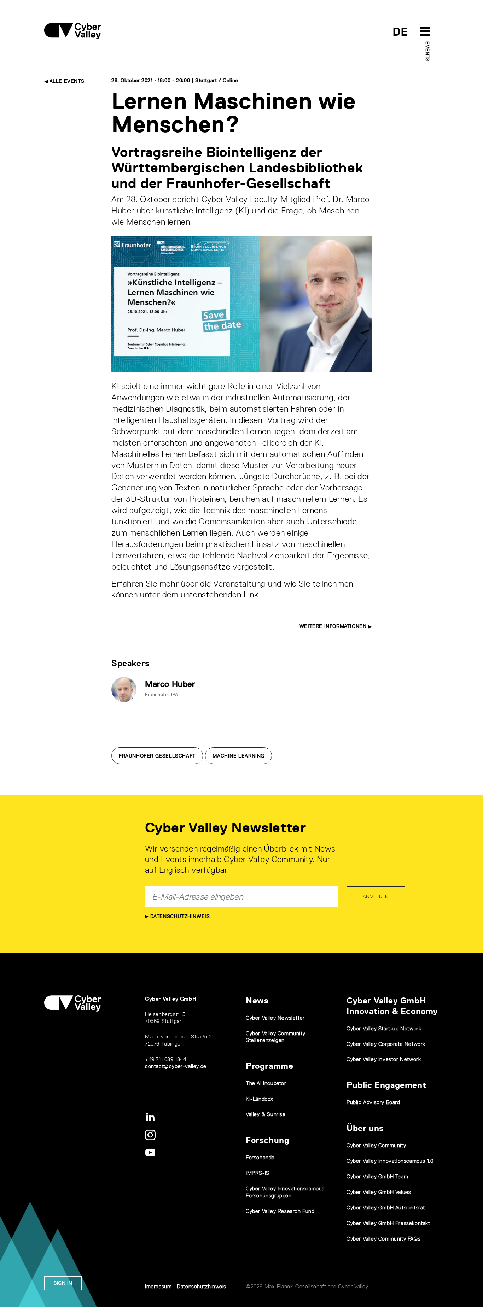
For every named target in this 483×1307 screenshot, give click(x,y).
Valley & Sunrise (266, 1114)
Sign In (63, 1283)
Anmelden (376, 896)
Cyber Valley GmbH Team (377, 1176)
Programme (269, 1066)
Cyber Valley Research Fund (280, 1211)
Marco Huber (170, 684)
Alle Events (66, 81)
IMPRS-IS (257, 1173)
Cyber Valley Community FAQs (383, 1239)
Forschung (267, 1140)
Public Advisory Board (373, 1102)
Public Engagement (386, 1085)
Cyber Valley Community (376, 1145)
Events (427, 51)
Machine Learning (238, 756)
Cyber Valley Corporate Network (386, 1044)
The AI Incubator (266, 1083)
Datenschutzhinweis (179, 916)
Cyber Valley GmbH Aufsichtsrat (386, 1208)
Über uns (365, 1128)
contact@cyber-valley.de (175, 1066)
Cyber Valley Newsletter (275, 1018)
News (257, 1000)
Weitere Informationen (333, 626)
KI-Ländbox (259, 1099)
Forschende (260, 1157)
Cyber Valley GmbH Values (379, 1192)
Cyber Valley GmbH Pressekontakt (388, 1223)
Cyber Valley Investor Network (384, 1059)
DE (400, 31)
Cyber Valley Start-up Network (384, 1028)
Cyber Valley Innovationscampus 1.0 (390, 1161)
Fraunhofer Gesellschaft (157, 756)
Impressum (158, 1286)
